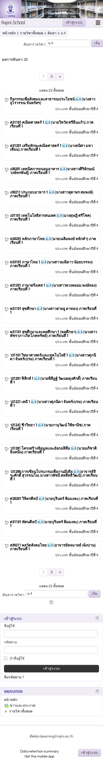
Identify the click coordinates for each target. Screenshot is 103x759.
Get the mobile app (39, 756)
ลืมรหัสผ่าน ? (14, 677)
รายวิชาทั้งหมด (20, 711)
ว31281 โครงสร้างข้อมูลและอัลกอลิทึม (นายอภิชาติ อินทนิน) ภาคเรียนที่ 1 (53, 450)
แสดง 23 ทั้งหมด (51, 90)
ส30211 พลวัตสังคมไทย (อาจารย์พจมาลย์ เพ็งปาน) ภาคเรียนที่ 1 (53, 547)
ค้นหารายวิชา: (35, 44)
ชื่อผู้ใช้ (9, 626)
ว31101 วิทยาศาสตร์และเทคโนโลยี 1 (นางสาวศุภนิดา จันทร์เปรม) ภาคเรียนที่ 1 (53, 357)
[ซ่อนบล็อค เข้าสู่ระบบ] (97, 618)
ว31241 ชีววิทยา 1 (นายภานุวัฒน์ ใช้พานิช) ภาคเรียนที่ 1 (50, 427)
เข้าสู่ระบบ (74, 22)
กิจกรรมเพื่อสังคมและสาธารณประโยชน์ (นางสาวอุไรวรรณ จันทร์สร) (52, 101)
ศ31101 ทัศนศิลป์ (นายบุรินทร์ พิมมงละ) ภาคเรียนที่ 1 (53, 523)
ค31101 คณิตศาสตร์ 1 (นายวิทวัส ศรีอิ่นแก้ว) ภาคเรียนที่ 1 (52, 124)
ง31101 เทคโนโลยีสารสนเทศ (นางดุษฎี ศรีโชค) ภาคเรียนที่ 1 (50, 217)
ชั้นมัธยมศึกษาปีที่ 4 (83, 109)
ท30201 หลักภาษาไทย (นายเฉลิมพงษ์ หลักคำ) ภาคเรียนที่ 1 (53, 240)
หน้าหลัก (10, 700)
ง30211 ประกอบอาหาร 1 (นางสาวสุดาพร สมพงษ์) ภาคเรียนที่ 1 (51, 194)
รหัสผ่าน (10, 642)
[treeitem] (51, 699)
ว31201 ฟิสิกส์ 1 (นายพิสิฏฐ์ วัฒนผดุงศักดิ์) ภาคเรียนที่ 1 (53, 380)
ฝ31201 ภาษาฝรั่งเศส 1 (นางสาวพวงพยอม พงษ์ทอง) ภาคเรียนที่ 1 (53, 287)
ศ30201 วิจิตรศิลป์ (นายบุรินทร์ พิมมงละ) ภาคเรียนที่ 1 (54, 500)
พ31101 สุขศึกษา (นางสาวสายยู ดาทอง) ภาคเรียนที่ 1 (53, 310)
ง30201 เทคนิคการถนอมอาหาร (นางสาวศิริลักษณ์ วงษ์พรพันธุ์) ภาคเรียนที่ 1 (52, 170)
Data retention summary (39, 751)
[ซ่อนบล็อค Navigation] (97, 691)
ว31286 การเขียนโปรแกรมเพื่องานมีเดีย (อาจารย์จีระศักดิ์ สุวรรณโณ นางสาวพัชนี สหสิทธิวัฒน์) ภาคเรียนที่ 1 (54, 475)
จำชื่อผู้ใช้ (16, 658)
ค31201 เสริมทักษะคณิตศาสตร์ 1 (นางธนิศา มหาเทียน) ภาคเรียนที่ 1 (51, 147)
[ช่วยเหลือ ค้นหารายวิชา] (51, 602)
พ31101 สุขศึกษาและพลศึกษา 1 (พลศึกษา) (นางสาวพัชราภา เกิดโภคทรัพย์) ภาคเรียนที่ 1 (53, 333)
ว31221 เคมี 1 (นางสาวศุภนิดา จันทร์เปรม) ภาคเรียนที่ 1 (54, 403)
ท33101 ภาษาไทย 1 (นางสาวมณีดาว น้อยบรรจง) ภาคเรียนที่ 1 (51, 264)
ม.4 (63, 33)
